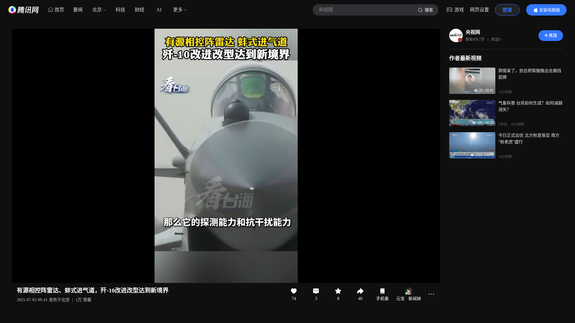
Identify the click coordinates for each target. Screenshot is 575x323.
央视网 (473, 32)
